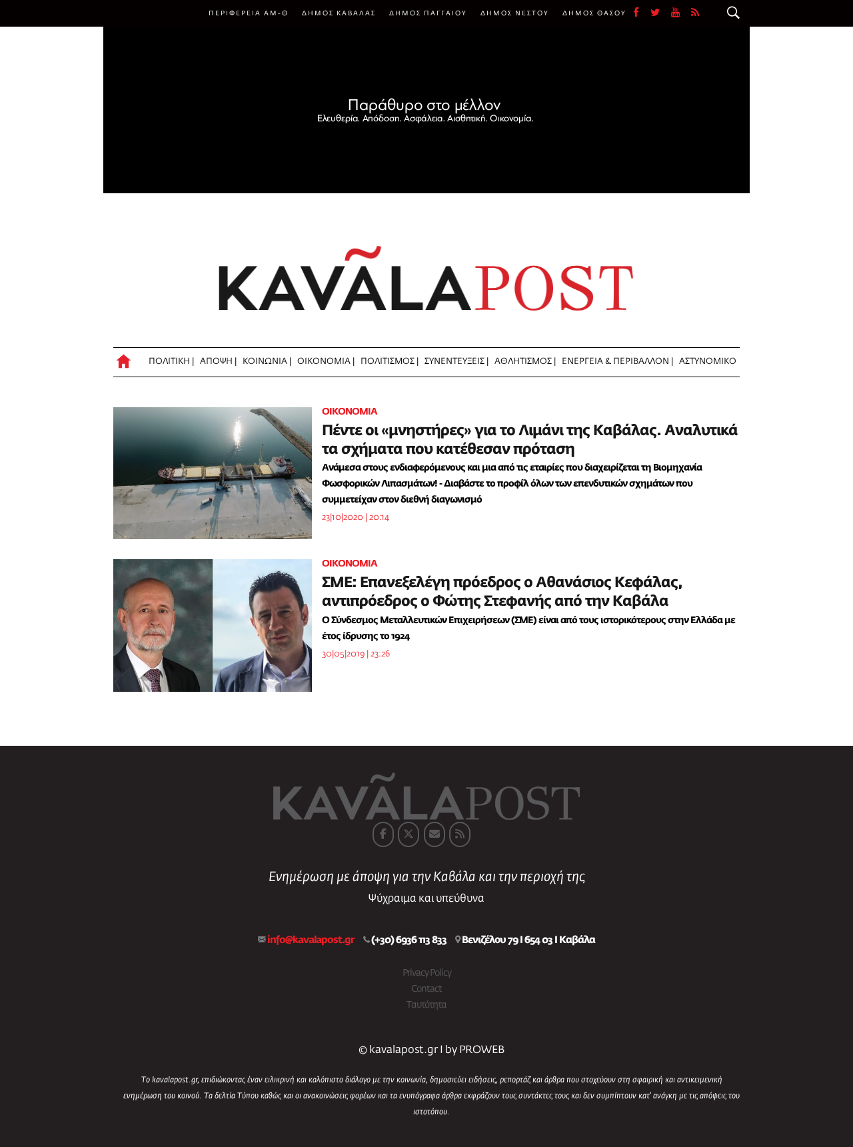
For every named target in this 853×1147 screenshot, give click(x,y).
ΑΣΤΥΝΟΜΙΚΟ (707, 361)
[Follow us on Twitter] (660, 13)
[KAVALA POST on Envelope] (434, 834)
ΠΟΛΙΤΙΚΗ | (171, 361)
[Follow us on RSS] (695, 13)
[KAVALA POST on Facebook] (383, 834)
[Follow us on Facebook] (641, 13)
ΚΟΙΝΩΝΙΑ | (267, 361)
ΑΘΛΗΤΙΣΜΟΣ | (525, 361)
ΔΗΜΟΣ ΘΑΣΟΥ (594, 13)
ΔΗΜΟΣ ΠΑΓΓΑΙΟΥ (428, 13)
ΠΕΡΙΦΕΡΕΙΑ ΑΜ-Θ (249, 13)
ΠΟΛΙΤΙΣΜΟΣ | (390, 361)
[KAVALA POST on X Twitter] (408, 834)
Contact (426, 989)
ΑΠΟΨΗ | (218, 361)
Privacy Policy (427, 973)
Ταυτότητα (426, 1005)
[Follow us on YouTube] (681, 13)
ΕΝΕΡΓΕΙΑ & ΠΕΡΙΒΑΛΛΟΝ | (617, 361)
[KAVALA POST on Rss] (459, 834)
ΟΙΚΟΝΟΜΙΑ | (326, 361)
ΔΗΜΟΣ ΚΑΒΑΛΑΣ (339, 13)
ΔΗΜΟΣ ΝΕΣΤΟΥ (514, 13)
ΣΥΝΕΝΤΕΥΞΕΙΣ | (456, 361)
